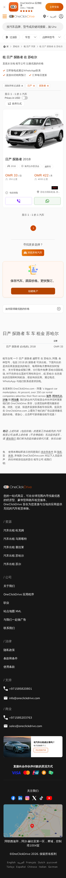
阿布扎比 (57, 396)
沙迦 (5, 399)
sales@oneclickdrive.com (25, 726)
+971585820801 (20, 688)
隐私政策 (9, 650)
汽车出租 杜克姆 (14, 530)
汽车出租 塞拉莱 (14, 547)
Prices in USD (12, 97)
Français (31, 862)
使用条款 (9, 666)
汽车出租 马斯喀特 (15, 538)
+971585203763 (20, 717)
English (11, 862)
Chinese (32, 866)
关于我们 (9, 586)
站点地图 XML (12, 611)
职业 (6, 602)
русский (52, 862)
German (53, 866)
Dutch (41, 862)
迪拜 (48, 396)
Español (21, 866)
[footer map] (33, 820)
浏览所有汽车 (34, 252)
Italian (42, 866)
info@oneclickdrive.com (24, 698)
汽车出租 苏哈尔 (14, 555)
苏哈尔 (16, 46)
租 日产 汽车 (29, 46)
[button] (4, 16)
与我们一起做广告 (15, 619)
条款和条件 (47, 451)
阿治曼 (15, 399)
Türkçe (10, 866)
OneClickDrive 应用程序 (31, 5)
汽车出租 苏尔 (12, 564)
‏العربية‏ (20, 862)
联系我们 (9, 628)
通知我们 (11, 438)
